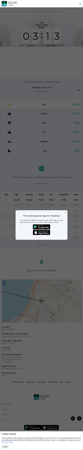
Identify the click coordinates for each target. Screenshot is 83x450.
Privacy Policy (8, 442)
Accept (5, 447)
